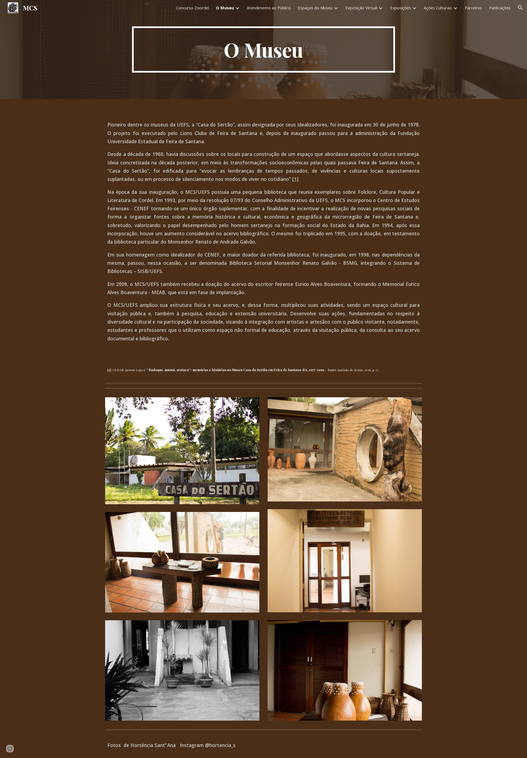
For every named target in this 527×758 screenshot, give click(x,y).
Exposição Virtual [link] (361, 7)
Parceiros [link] (473, 7)
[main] (263, 49)
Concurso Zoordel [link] (192, 7)
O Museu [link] (225, 7)
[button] (520, 7)
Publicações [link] (500, 7)
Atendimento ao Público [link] (269, 7)
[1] (295, 179)
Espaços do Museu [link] (315, 7)
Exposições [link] (400, 7)
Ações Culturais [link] (438, 7)
